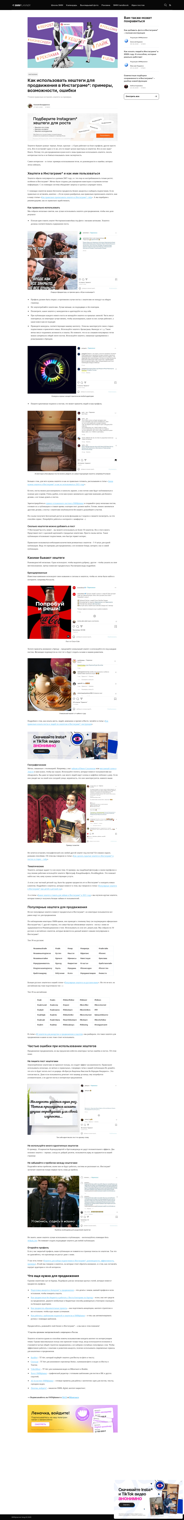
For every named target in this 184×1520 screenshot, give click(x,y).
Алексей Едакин (136, 42)
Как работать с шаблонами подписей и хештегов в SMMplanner (58, 1315)
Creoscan (34, 1361)
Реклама (106, 5)
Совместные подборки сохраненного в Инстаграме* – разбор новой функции (139, 78)
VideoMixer (35, 1369)
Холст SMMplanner (39, 1373)
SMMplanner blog (18, 1517)
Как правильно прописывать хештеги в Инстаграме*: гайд (66, 197)
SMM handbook (121, 5)
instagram (32, 74)
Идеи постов (138, 5)
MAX (64, 1397)
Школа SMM (57, 5)
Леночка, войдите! (39, 1388)
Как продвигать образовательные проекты (49, 1308)
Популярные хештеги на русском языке (81, 982)
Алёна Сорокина (136, 86)
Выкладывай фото (89, 5)
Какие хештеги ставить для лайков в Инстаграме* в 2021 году (64, 895)
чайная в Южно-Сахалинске (83, 768)
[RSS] (170, 5)
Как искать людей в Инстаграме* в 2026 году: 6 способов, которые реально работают (141, 54)
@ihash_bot (32, 1240)
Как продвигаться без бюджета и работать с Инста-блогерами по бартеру (62, 1297)
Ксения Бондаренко (42, 105)
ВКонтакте (74, 1397)
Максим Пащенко (137, 66)
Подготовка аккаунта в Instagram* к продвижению (52, 1290)
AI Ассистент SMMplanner (42, 1380)
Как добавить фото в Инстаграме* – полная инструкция (141, 31)
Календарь (71, 5)
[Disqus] (73, 1475)
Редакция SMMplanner (139, 37)
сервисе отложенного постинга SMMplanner (65, 503)
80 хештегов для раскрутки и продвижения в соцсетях (59, 1034)
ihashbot (34, 1357)
